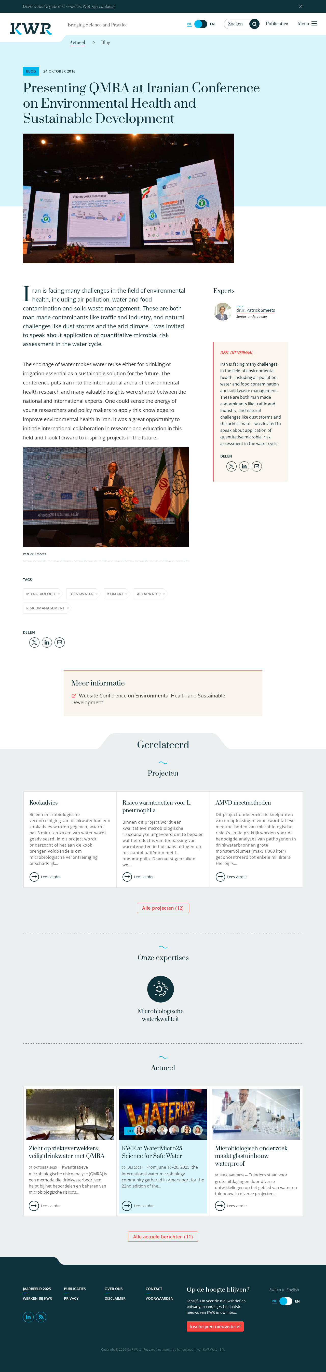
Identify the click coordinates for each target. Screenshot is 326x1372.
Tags (27, 579)
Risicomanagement (45, 608)
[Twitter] (34, 642)
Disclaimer (115, 1298)
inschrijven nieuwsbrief (215, 1326)
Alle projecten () (163, 908)
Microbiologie (41, 593)
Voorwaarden (159, 1298)
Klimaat (115, 593)
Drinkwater (81, 593)
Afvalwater (149, 593)
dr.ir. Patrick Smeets (255, 310)
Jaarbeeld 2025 (37, 1288)
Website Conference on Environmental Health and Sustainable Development (148, 699)
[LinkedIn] (47, 642)
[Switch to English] (201, 24)
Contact (154, 1288)
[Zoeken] (254, 24)
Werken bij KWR (37, 1298)
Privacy (71, 1298)
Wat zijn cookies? (99, 6)
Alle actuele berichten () (163, 1237)
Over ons (114, 1288)
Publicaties (277, 24)
